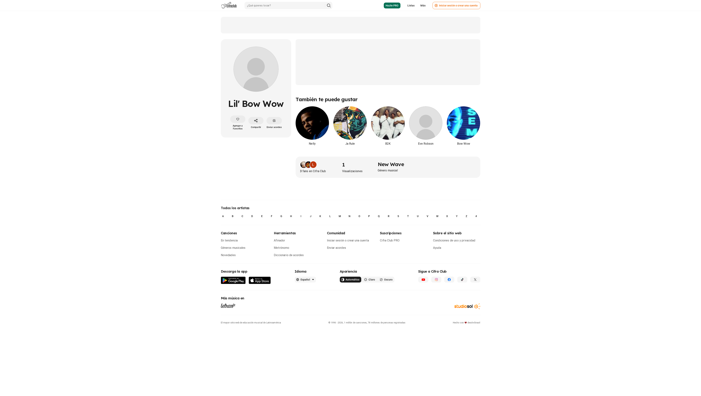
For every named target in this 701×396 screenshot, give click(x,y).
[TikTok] (462, 280)
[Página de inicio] (229, 5)
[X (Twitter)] (475, 280)
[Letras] (228, 305)
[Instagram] (436, 280)
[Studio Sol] (467, 306)
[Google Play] (233, 280)
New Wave (391, 164)
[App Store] (260, 280)
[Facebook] (449, 280)
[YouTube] (423, 280)
